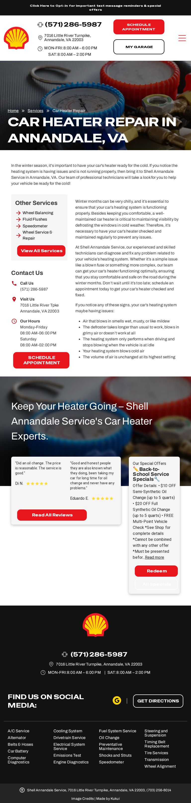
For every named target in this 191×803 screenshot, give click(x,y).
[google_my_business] (117, 701)
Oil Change (109, 738)
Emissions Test (67, 755)
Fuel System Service (117, 731)
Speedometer (35, 226)
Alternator (17, 738)
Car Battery (18, 751)
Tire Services (156, 753)
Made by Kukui (108, 799)
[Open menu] (182, 38)
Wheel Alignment (160, 766)
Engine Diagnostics (71, 762)
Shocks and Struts (115, 755)
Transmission (156, 759)
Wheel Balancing (38, 213)
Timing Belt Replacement (156, 744)
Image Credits (82, 799)
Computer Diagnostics (18, 760)
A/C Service (18, 731)
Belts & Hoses (20, 744)
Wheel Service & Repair (37, 235)
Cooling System (67, 731)
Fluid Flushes (35, 219)
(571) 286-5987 (34, 289)
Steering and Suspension (156, 733)
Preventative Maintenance (111, 746)
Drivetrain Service (69, 738)
